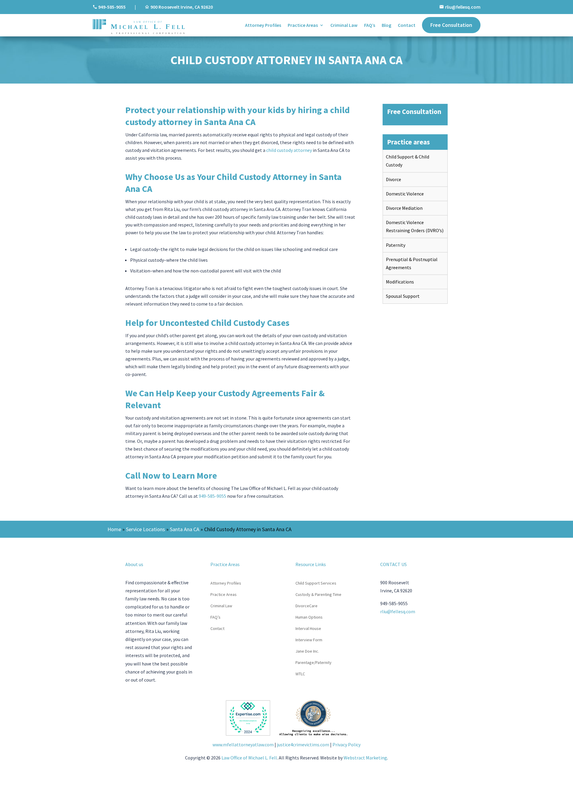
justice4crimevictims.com (303, 745)
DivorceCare (306, 606)
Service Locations (145, 529)
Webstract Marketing (365, 758)
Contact (406, 25)
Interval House (308, 628)
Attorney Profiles (263, 25)
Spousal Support (403, 296)
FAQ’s (369, 25)
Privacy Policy (346, 745)
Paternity (395, 245)
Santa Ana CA (184, 529)
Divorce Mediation (404, 208)
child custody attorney (289, 150)
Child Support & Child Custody (407, 161)
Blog (386, 25)
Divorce (393, 179)
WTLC (300, 674)
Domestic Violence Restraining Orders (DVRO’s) (414, 226)
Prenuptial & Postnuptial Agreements (412, 263)
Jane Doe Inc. (307, 651)
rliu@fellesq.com (462, 7)
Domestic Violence (405, 194)
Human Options (309, 617)
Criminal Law (344, 25)
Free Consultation (451, 24)
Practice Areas (303, 25)
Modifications (400, 282)
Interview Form (308, 640)
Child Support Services (315, 583)
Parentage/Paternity (313, 662)
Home (114, 529)
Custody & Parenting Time (318, 594)
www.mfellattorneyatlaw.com (243, 745)
